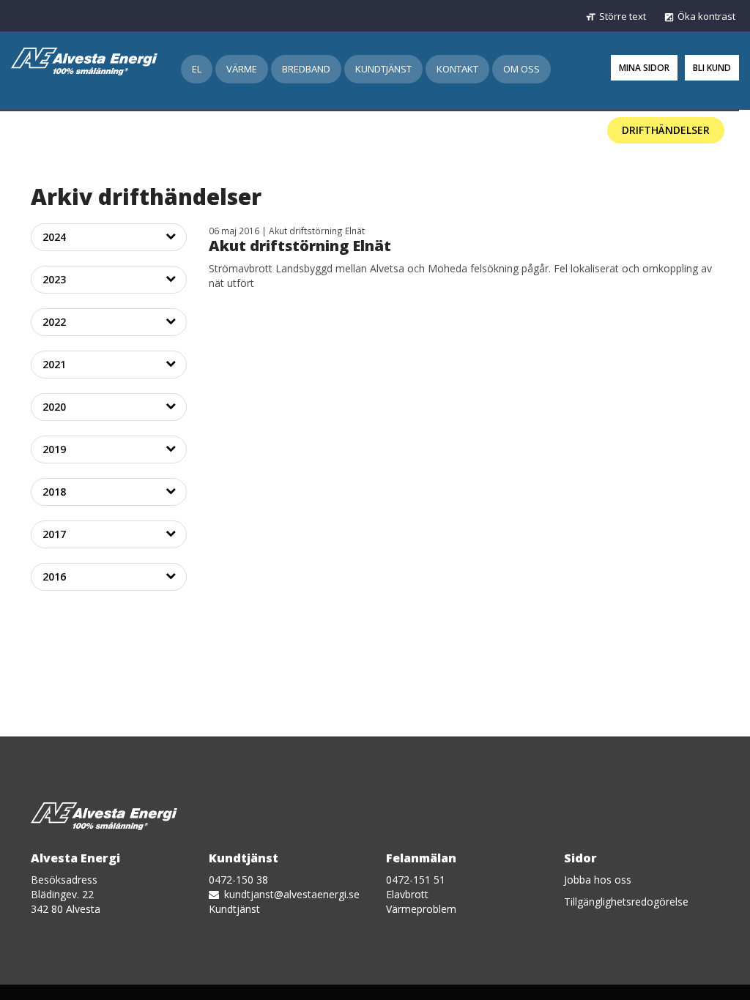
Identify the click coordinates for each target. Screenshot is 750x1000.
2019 (54, 449)
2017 (54, 534)
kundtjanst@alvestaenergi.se (290, 894)
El (196, 68)
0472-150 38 (238, 880)
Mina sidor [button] (644, 67)
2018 (54, 492)
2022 (54, 322)
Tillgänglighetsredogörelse (626, 901)
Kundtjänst (383, 68)
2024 (54, 237)
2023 (54, 279)
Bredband (306, 68)
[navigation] (84, 57)
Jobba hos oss (597, 880)
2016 (54, 576)
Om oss (521, 68)
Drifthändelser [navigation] (666, 130)
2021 (54, 364)
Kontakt (457, 68)
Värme (241, 68)
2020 (54, 407)
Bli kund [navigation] (712, 67)
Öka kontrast (706, 16)
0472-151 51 (415, 880)
